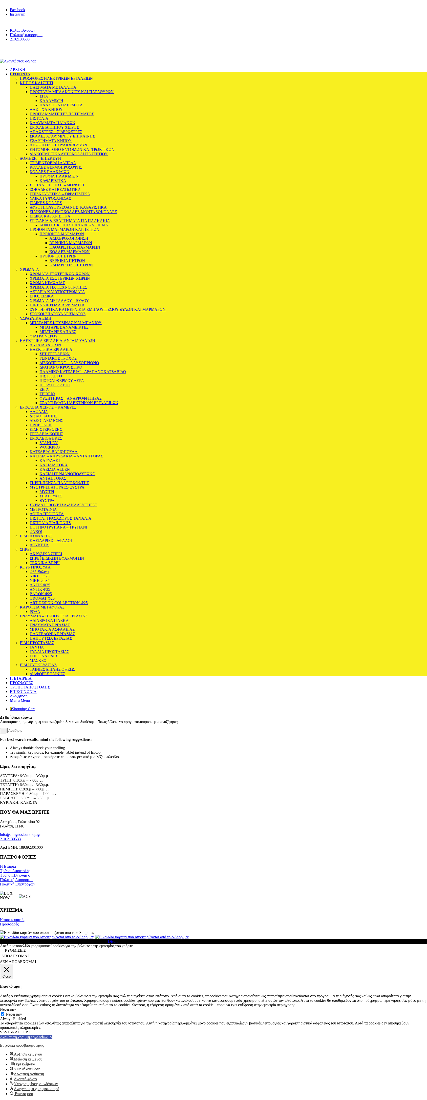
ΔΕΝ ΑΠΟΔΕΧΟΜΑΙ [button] (18, 962)
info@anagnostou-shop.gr (20, 834)
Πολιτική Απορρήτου (16, 880)
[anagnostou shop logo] (18, 61)
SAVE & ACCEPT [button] (15, 1032)
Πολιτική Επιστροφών (17, 884)
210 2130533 (10, 839)
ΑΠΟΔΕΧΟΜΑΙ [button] (15, 956)
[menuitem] (218, 30)
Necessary (14, 1014)
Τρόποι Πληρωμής (15, 875)
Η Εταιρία (8, 866)
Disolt (112, 941)
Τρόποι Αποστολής (15, 871)
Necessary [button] (8, 1009)
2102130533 (20, 39)
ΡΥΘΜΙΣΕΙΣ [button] (15, 950)
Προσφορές (9, 924)
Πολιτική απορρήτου (26, 35)
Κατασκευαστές (12, 920)
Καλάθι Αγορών (22, 30)
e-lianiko (35, 52)
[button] (26, 1037)
